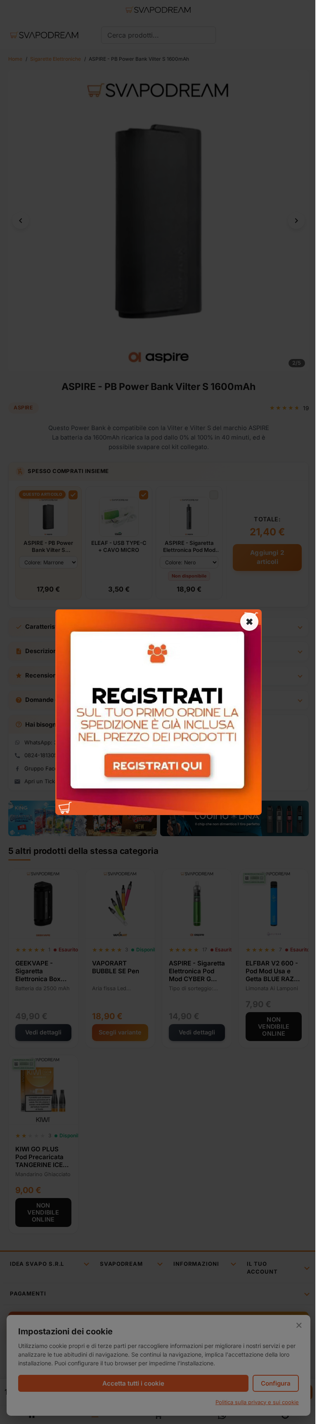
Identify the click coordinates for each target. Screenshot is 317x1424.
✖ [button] (249, 621)
